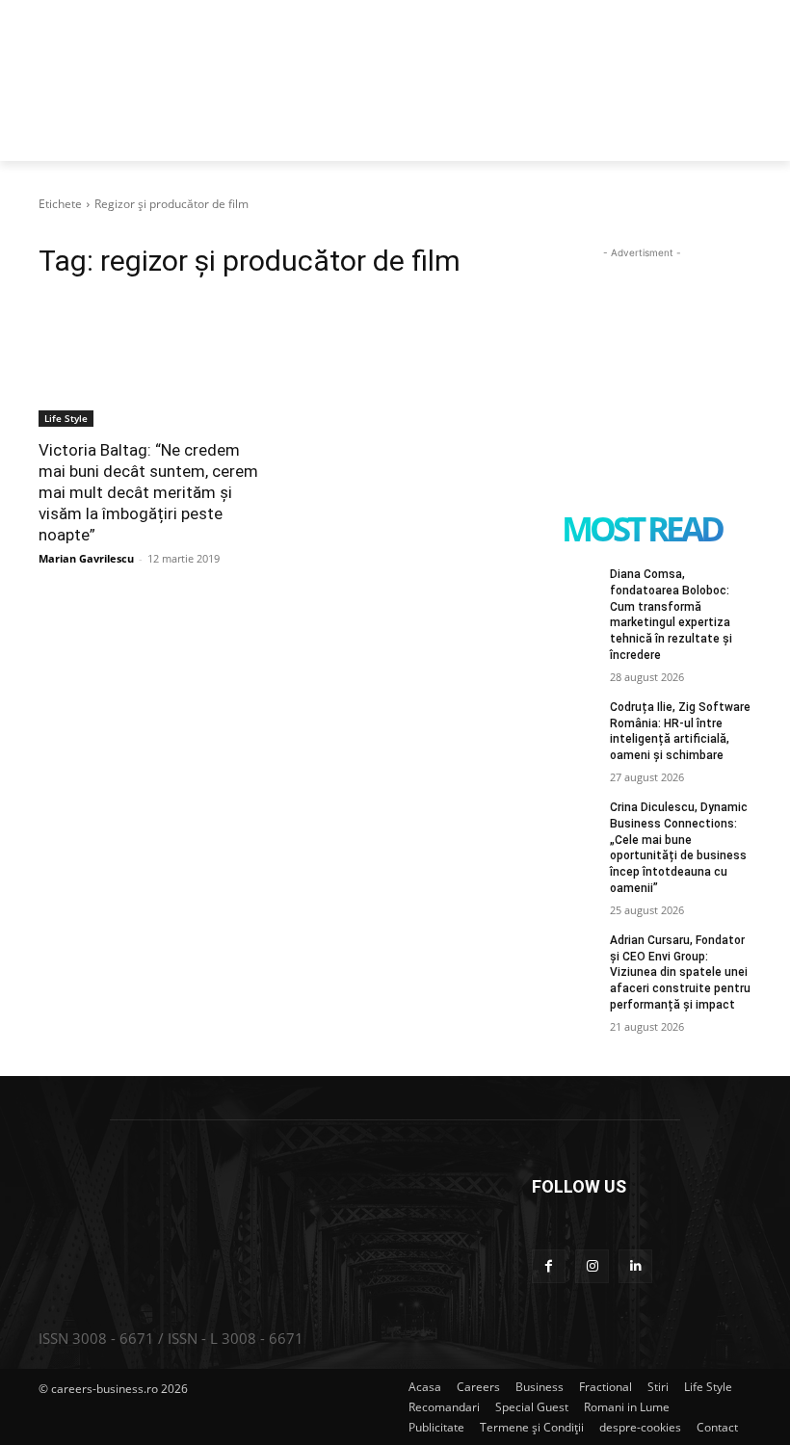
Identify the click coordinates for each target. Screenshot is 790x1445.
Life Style (66, 418)
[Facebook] (549, 1266)
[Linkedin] (635, 1266)
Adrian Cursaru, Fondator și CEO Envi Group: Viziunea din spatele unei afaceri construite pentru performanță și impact (680, 972)
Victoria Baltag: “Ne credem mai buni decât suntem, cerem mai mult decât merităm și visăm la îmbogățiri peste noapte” (148, 492)
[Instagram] (592, 1266)
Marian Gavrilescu (86, 558)
